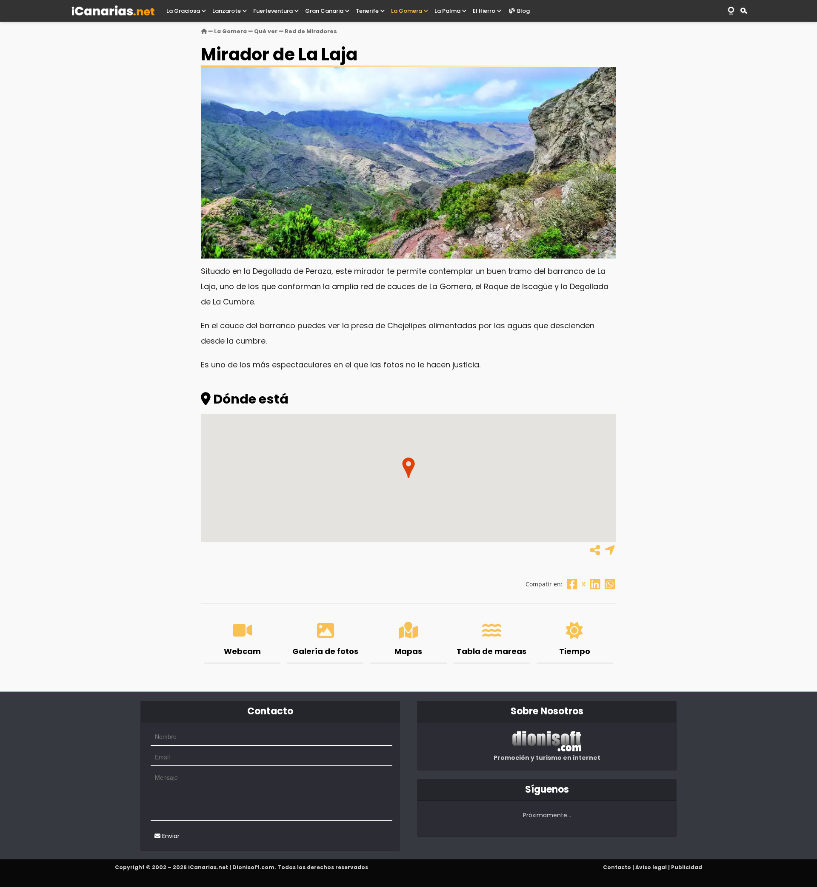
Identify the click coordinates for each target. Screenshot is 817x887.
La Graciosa (183, 11)
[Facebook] (572, 584)
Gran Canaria (325, 11)
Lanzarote (227, 11)
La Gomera (407, 11)
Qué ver (265, 31)
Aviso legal (651, 867)
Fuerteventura (273, 11)
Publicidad (686, 867)
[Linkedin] (595, 584)
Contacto (617, 867)
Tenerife (368, 11)
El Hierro (485, 11)
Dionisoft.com (253, 867)
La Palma (448, 11)
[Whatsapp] (610, 584)
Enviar (170, 836)
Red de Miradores (311, 31)
